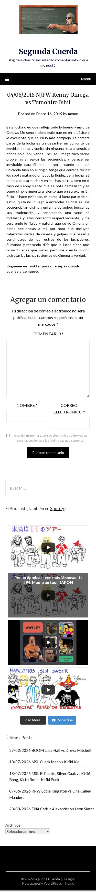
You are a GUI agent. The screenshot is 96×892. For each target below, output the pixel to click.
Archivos (12, 825)
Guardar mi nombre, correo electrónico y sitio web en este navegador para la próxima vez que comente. (50, 438)
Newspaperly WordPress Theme (48, 883)
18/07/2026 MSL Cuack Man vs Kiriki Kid (44, 761)
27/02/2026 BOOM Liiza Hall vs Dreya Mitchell (50, 750)
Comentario (48, 333)
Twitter (34, 266)
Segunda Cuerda (48, 51)
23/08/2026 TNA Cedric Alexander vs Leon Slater (51, 809)
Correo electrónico (69, 408)
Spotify (57, 508)
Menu (86, 78)
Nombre (26, 405)
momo (73, 113)
